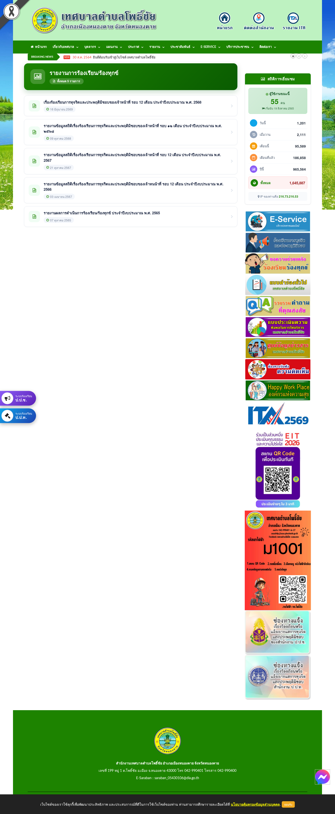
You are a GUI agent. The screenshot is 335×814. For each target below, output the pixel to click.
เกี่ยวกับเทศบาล (63, 47)
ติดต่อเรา (265, 47)
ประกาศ (133, 47)
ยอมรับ (288, 804)
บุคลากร (90, 47)
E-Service (208, 47)
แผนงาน (112, 47)
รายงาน (154, 47)
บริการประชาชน (237, 47)
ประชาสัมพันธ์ (180, 47)
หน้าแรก (40, 47)
